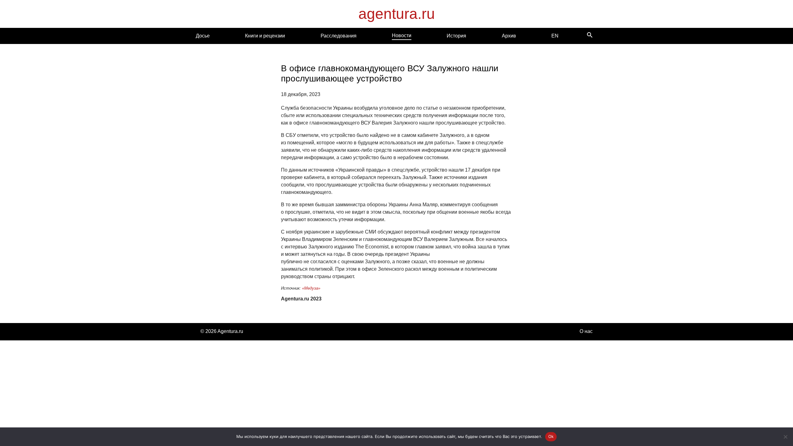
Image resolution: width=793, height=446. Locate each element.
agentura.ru (396, 14)
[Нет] (785, 437)
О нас (586, 331)
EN (555, 35)
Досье (203, 35)
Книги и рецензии (265, 35)
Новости (401, 35)
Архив (509, 35)
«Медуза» (311, 288)
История (456, 35)
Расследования (339, 35)
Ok (551, 436)
